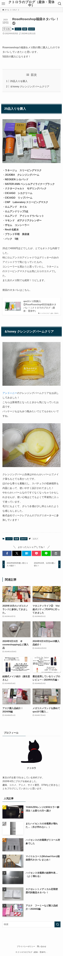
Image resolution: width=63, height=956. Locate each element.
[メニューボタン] (3, 3)
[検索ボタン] (59, 3)
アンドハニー (9, 393)
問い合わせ (41, 946)
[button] (7, 553)
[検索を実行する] (57, 924)
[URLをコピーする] (56, 553)
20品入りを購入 (19, 81)
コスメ (17, 29)
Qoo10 (31, 29)
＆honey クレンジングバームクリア (29, 86)
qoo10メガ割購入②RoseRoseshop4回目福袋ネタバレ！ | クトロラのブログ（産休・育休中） (39, 306)
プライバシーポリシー (26, 946)
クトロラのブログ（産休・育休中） (31, 3)
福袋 (24, 29)
